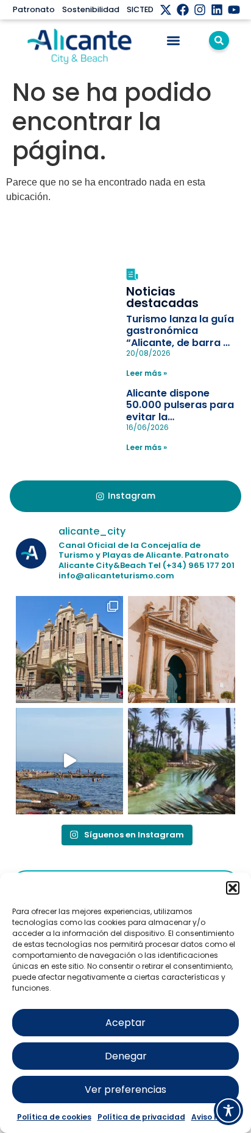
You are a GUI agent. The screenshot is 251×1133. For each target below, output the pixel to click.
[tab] (125, 496)
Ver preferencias (125, 1090)
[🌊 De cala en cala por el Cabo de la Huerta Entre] (69, 761)
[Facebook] (182, 9)
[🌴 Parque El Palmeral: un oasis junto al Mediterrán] (181, 761)
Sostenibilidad (90, 9)
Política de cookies (54, 1117)
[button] (233, 888)
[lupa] (219, 40)
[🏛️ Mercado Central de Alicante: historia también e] (69, 649)
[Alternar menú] (173, 40)
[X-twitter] (165, 9)
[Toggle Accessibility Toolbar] (228, 1110)
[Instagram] (199, 9)
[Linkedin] (216, 9)
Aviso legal (213, 1117)
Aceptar (125, 1023)
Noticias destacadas (162, 297)
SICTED (140, 9)
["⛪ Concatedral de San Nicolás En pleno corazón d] (181, 649)
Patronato (34, 9)
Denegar (126, 1056)
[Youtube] (233, 9)
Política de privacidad (141, 1117)
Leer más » (146, 373)
